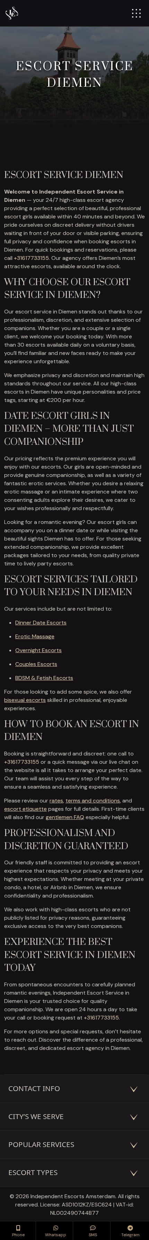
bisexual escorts (25, 700)
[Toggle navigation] (136, 13)
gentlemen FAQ (65, 817)
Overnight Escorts (38, 650)
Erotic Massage (34, 636)
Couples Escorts (36, 664)
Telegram (130, 1235)
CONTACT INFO (34, 1088)
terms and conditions (92, 800)
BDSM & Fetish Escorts (44, 678)
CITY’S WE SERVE (36, 1116)
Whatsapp (55, 1235)
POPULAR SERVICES (41, 1144)
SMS (93, 1235)
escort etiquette (25, 808)
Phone (18, 1235)
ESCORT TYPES (33, 1172)
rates (56, 800)
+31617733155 (31, 258)
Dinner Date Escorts (41, 622)
